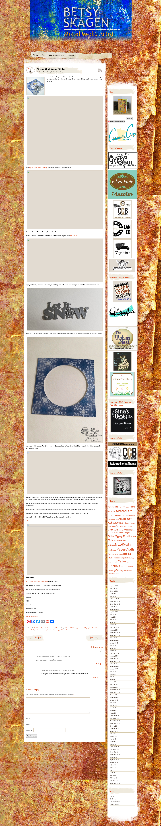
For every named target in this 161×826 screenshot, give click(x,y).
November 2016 (115, 692)
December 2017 (115, 658)
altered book (113, 515)
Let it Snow (73, 236)
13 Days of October (122, 507)
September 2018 (115, 640)
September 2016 (115, 697)
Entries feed (113, 799)
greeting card (81, 628)
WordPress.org (114, 804)
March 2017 (113, 682)
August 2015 (114, 731)
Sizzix (126, 557)
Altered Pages (124, 515)
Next (91, 638)
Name (28, 718)
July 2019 (113, 614)
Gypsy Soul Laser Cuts (47, 628)
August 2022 (114, 586)
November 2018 (115, 635)
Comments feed (115, 801)
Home (35, 54)
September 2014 (115, 760)
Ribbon (121, 554)
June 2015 (113, 736)
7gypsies (111, 507)
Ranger (111, 553)
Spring (131, 558)
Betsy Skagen (60, 72)
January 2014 (114, 780)
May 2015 (113, 739)
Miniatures (111, 545)
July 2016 (113, 703)
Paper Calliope (46, 670)
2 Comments (68, 630)
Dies (120, 530)
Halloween (119, 540)
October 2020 (114, 591)
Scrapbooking (119, 558)
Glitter (111, 536)
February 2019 (114, 627)
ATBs (121, 519)
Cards (68, 628)
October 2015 (114, 726)
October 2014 (114, 757)
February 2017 (114, 684)
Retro (116, 554)
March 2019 (113, 625)
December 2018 (115, 632)
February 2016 (114, 716)
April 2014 (113, 773)
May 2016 (113, 708)
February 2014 (114, 778)
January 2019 (114, 630)
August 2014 (114, 762)
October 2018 (114, 638)
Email (28, 724)
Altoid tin (132, 515)
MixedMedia (123, 544)
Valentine (124, 566)
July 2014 (113, 765)
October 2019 (114, 607)
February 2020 (114, 599)
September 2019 (115, 609)
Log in (112, 796)
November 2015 (115, 723)
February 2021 (114, 588)
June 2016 (113, 705)
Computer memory (32, 616)
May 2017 (113, 677)
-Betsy (28, 521)
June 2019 (113, 617)
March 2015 (113, 744)
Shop (43, 55)
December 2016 (115, 690)
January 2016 (114, 718)
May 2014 (113, 770)
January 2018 (114, 656)
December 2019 (115, 601)
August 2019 (114, 612)
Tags (116, 561)
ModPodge (112, 550)
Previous (38, 638)
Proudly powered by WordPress (33, 811)
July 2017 (113, 671)
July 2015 (113, 734)
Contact (71, 55)
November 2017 (115, 661)
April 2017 (113, 679)
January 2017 (114, 687)
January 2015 (114, 749)
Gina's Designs (124, 532)
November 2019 (115, 604)
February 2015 (114, 747)
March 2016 (113, 713)
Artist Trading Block (113, 519)
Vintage (57, 630)
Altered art (124, 510)
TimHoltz (123, 561)
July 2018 (113, 645)
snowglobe (46, 630)
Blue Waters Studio (56, 55)
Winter (62, 630)
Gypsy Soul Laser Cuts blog (38, 167)
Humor (127, 540)
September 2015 (115, 728)
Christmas (37, 628)
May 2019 (113, 619)
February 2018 (114, 653)
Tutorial (57, 628)
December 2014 (115, 752)
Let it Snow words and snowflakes (37, 581)
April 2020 (113, 594)
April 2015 (113, 741)
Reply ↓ (98, 664)
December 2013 (115, 783)
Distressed (126, 529)
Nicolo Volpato (58, 811)
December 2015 (115, 721)
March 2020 (113, 596)
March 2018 (113, 651)
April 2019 (113, 622)
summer (110, 562)
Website (29, 730)
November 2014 (115, 754)
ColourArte (113, 529)
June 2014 (113, 767)
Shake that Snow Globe (99, 70)
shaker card (38, 630)
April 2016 (113, 710)
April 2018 (113, 648)
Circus (129, 526)
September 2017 (115, 666)
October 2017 (114, 664)
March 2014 (113, 775)
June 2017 (113, 674)
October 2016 (114, 695)
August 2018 (114, 643)
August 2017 (114, 669)
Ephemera (114, 533)
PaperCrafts (30, 630)
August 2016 (114, 700)
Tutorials (52, 630)
